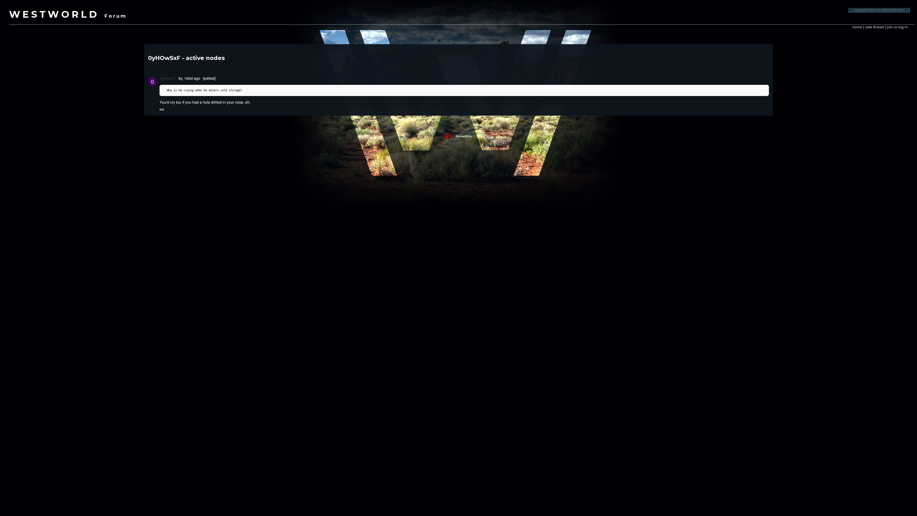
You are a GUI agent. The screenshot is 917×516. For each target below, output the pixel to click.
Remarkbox (461, 136)
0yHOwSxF (168, 78)
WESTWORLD (68, 14)
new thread (874, 27)
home (857, 27)
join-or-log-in (897, 27)
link (162, 109)
